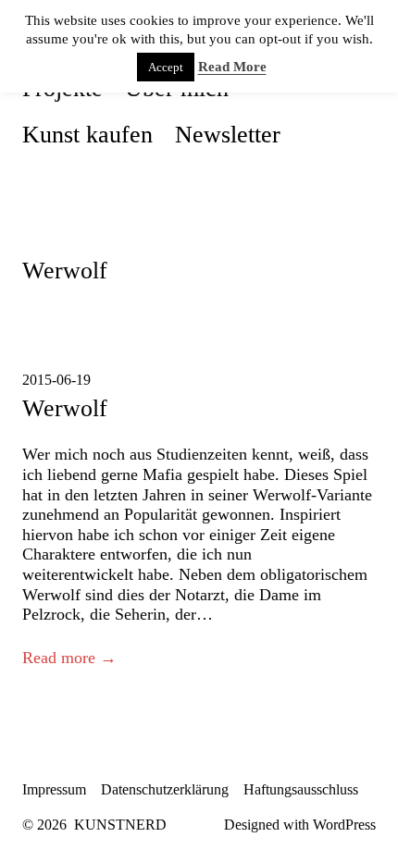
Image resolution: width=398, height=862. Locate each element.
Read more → (69, 657)
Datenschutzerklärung (165, 789)
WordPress (344, 824)
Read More (232, 66)
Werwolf (64, 408)
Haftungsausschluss (300, 789)
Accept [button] (165, 67)
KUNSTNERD (120, 824)
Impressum (54, 789)
